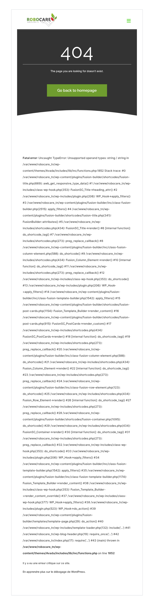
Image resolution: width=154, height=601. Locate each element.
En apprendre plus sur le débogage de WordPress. (54, 571)
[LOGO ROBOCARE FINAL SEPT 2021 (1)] (42, 14)
